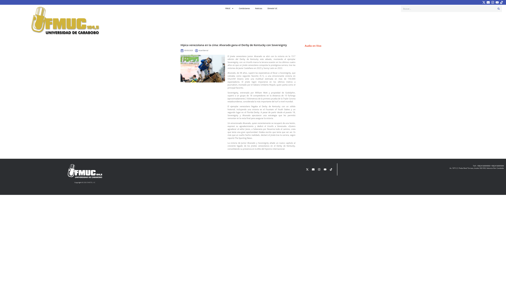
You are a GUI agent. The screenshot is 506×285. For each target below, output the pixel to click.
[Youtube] (497, 2)
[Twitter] (484, 2)
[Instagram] (492, 2)
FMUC (227, 8)
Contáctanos (244, 8)
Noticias (258, 8)
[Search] (498, 8)
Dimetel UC (272, 8)
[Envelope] (488, 2)
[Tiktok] (501, 2)
